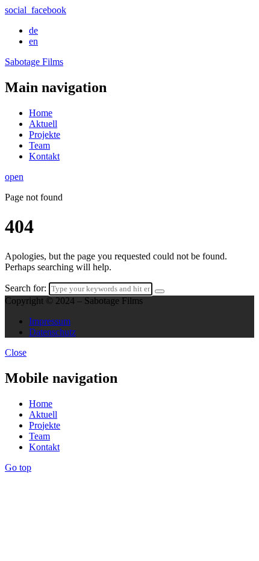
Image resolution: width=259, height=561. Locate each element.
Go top (18, 467)
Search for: (25, 288)
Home (40, 113)
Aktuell (43, 124)
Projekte (44, 134)
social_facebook (35, 10)
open (14, 177)
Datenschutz (52, 332)
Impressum (49, 321)
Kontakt (44, 156)
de (33, 30)
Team (39, 145)
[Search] (159, 291)
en (33, 41)
